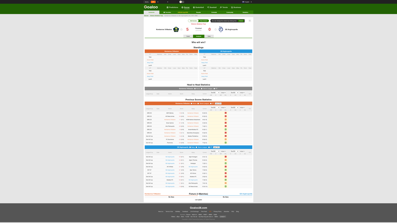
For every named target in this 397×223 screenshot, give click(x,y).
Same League (207, 88)
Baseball (213, 7)
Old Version (193, 21)
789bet (173, 216)
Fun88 (187, 216)
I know (241, 21)
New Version (203, 21)
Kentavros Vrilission (171, 51)
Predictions (173, 7)
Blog (237, 211)
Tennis (225, 7)
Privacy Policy (217, 211)
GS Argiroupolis (226, 51)
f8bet (182, 216)
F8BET (205, 214)
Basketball (200, 7)
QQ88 (215, 214)
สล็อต (178, 216)
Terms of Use (169, 211)
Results (198, 12)
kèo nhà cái (194, 216)
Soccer (187, 7)
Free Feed (204, 211)
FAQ (232, 211)
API (210, 211)
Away (193, 147)
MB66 (200, 214)
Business (237, 7)
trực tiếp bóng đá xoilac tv (206, 216)
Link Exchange (194, 211)
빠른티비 (194, 214)
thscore (188, 214)
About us (160, 211)
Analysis (198, 36)
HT (216, 88)
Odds (209, 36)
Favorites (168, 12)
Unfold (222, 216)
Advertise (226, 211)
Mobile (147, 2)
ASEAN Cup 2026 (183, 12)
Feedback (185, 211)
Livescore (151, 12)
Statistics (245, 12)
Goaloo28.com (198, 207)
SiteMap (177, 211)
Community (229, 12)
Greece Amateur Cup (156, 16)
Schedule (214, 12)
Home (198, 88)
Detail (188, 36)
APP (153, 2)
